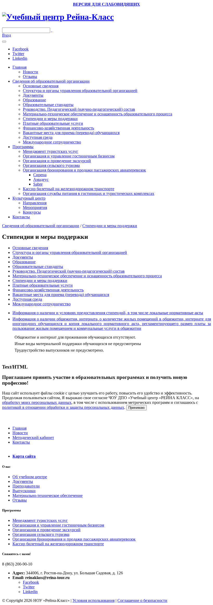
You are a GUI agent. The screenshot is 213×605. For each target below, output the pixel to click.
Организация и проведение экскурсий (57, 161)
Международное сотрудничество (52, 142)
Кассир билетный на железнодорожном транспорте (68, 189)
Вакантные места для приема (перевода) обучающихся (71, 132)
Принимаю (136, 408)
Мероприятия (35, 207)
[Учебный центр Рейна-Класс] (58, 17)
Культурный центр (28, 198)
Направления (34, 203)
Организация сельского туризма (51, 165)
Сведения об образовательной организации (51, 81)
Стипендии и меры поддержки (50, 118)
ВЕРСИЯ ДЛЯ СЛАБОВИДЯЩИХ (106, 4)
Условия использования (93, 600)
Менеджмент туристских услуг (50, 151)
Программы (23, 146)
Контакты (21, 217)
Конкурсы (32, 212)
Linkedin (19, 58)
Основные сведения (40, 86)
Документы (33, 95)
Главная (19, 67)
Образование (34, 100)
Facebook (20, 49)
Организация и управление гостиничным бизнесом (69, 156)
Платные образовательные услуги (53, 123)
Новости (30, 72)
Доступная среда (37, 137)
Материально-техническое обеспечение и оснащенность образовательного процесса (97, 114)
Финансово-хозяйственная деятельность (58, 128)
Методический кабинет (33, 437)
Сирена (39, 175)
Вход (6, 35)
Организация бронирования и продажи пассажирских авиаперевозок (84, 170)
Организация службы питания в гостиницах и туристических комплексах (88, 193)
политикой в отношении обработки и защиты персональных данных (63, 407)
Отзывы (30, 76)
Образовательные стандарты (48, 104)
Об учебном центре (29, 477)
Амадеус (41, 179)
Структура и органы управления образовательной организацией (80, 90)
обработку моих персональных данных (36, 402)
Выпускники (24, 491)
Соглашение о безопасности (142, 600)
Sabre (38, 184)
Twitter (18, 53)
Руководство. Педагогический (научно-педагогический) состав (79, 109)
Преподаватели (26, 486)
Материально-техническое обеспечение (47, 495)
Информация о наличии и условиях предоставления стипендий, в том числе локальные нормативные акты (107, 313)
